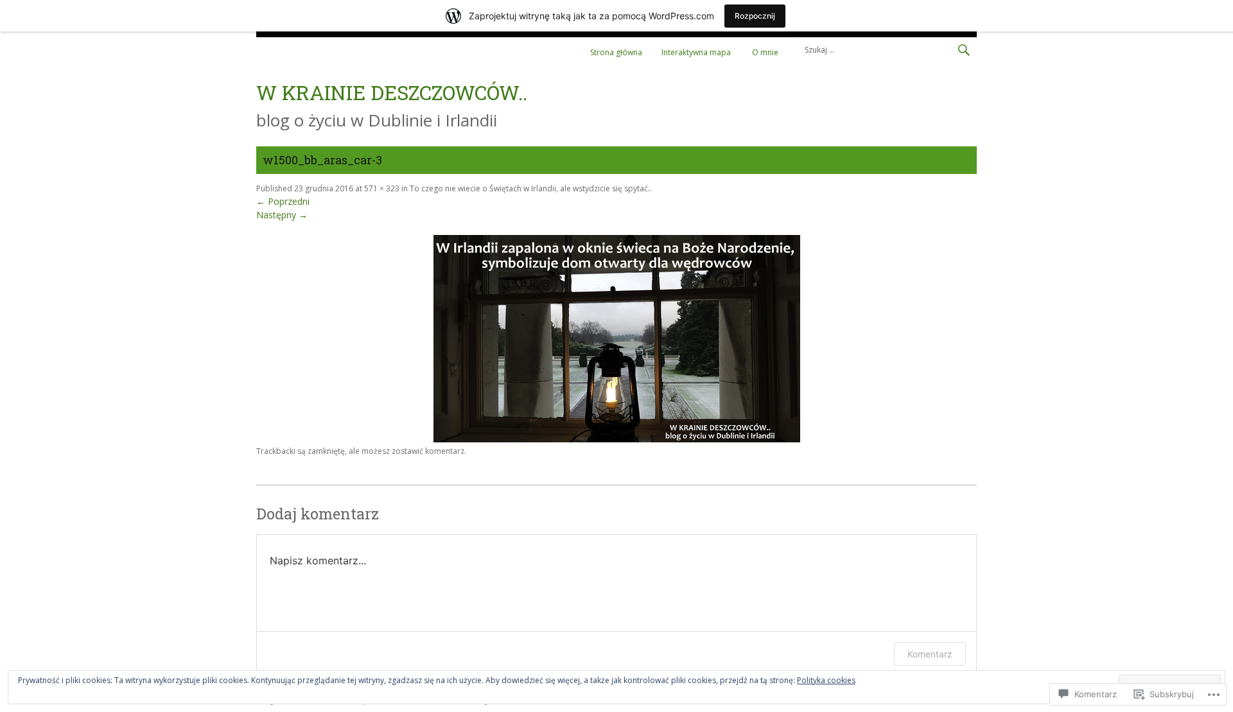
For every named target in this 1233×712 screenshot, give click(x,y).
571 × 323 (381, 188)
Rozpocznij (755, 16)
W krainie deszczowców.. (391, 92)
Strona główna (616, 52)
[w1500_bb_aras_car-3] (616, 439)
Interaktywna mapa (696, 52)
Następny (282, 215)
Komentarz (929, 653)
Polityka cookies (826, 680)
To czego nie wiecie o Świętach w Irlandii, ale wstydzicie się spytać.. (531, 188)
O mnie (765, 52)
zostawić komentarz (428, 451)
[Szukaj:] (887, 49)
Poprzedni (283, 201)
